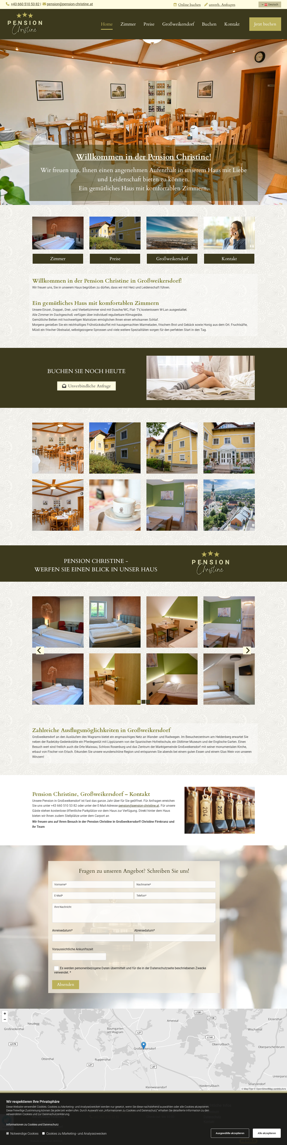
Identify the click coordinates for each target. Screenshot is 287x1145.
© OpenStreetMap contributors (270, 1088)
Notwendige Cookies (24, 1133)
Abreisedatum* (144, 930)
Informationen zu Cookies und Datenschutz (32, 1124)
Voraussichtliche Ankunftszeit (72, 949)
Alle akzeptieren (267, 1133)
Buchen (209, 24)
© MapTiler (247, 1088)
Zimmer (128, 24)
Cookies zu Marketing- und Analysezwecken (76, 1133)
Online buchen (189, 4)
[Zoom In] (5, 1013)
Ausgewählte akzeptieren (230, 1133)
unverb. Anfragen (222, 4)
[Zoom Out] (5, 1019)
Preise (149, 24)
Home (107, 24)
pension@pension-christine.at (139, 805)
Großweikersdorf (178, 24)
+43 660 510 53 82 (25, 4)
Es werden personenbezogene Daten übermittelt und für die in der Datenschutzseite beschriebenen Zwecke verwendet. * (130, 970)
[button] (265, 24)
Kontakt (232, 24)
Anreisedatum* (62, 930)
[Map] (143, 1050)
